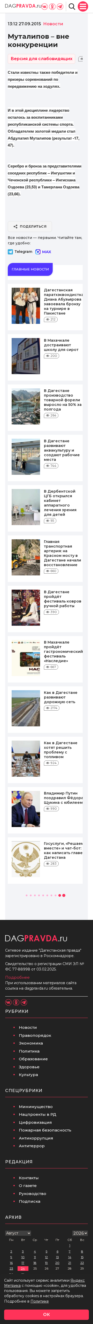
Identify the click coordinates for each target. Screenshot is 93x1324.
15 (82, 1257)
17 (22, 1263)
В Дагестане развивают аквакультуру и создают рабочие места (62, 450)
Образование (33, 1058)
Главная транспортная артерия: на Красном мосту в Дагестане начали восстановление (62, 553)
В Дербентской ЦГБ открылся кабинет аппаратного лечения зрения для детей (60, 503)
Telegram (23, 251)
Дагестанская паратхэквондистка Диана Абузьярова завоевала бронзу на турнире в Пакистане (64, 302)
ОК (46, 1314)
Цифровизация (35, 1122)
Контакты (29, 1177)
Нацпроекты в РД (37, 1114)
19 (46, 1263)
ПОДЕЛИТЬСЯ (33, 226)
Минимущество (36, 1106)
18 (34, 1263)
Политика (29, 1051)
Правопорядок (35, 1035)
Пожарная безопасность (45, 1130)
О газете (28, 1185)
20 (57, 1263)
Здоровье (29, 1066)
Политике (39, 1301)
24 (23, 1268)
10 (23, 1257)
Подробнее (17, 977)
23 (11, 1268)
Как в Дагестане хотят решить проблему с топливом (61, 750)
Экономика (31, 1043)
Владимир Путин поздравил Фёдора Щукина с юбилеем (63, 798)
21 (69, 1263)
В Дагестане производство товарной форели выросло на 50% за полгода (63, 400)
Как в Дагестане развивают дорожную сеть (61, 697)
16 (11, 1263)
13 (57, 1257)
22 (82, 1263)
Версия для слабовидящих (41, 58)
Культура (28, 1074)
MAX (46, 251)
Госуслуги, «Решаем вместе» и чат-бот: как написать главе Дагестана (64, 850)
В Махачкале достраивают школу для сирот (61, 345)
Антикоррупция (36, 1138)
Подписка (29, 1201)
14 (69, 1257)
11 (35, 1257)
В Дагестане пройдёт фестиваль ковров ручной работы (62, 599)
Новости (28, 1027)
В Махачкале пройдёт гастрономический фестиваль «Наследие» (63, 651)
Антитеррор (32, 1145)
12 (46, 1257)
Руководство (32, 1193)
